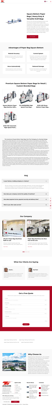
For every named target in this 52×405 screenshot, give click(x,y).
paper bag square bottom (27, 342)
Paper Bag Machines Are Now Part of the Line (33, 397)
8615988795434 (44, 393)
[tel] (50, 198)
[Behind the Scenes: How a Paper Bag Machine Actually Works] (28, 386)
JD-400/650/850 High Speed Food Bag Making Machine (26, 106)
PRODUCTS (17, 387)
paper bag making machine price (27, 339)
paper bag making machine (10, 339)
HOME (16, 385)
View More (5, 246)
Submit (26, 324)
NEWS (16, 392)
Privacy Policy (25, 404)
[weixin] (50, 205)
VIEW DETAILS (10, 96)
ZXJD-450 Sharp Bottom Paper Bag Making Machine (42, 106)
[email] (50, 203)
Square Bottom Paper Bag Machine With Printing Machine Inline (10, 106)
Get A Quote (32, 36)
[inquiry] (50, 208)
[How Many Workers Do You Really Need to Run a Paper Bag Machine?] (28, 392)
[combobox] (7, 305)
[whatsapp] (50, 201)
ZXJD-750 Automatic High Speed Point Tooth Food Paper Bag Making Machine (10, 126)
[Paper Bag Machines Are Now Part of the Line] (28, 396)
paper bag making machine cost (11, 342)
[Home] (7, 383)
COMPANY (17, 390)
